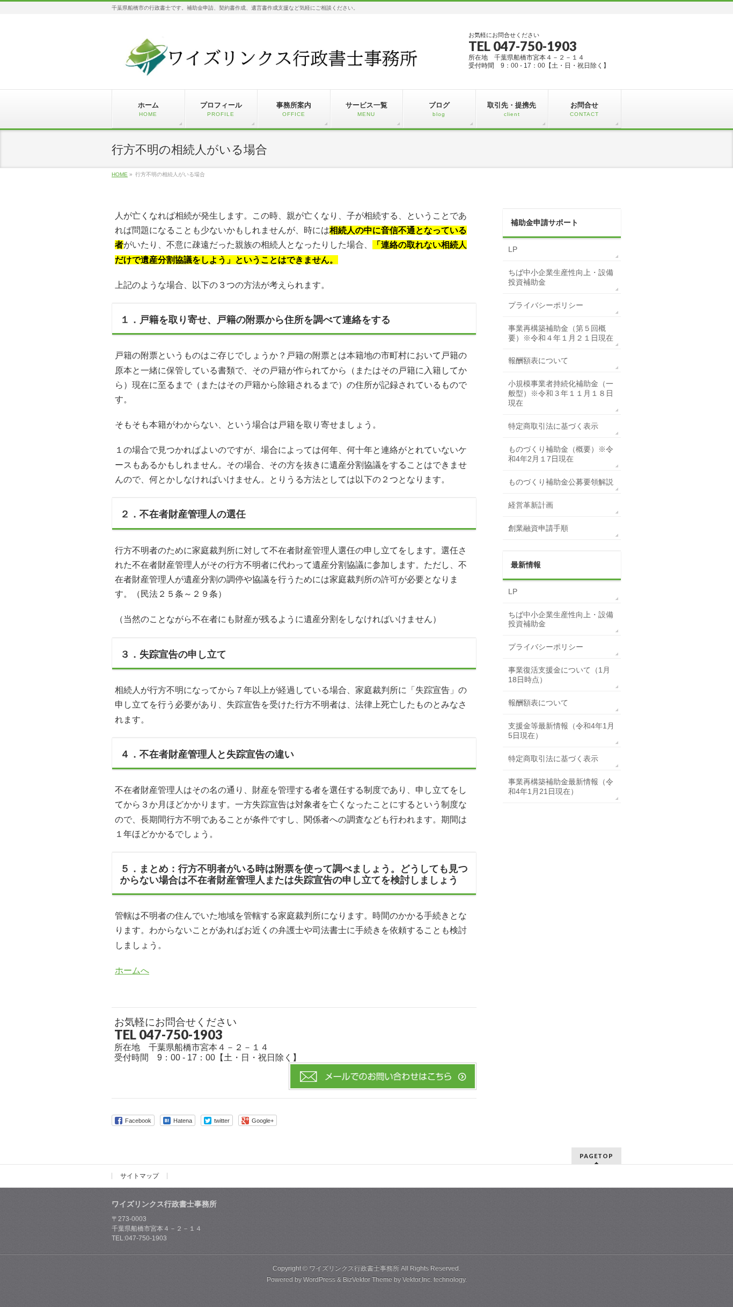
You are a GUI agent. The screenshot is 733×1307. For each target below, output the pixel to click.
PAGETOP (596, 1155)
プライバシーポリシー (545, 305)
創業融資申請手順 (538, 528)
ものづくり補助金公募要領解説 (560, 482)
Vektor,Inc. (417, 1279)
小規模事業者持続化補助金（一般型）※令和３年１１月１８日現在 (560, 393)
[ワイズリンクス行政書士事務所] (273, 71)
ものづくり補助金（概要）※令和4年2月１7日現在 (560, 454)
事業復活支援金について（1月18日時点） (559, 675)
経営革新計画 (530, 505)
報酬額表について (538, 360)
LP (512, 249)
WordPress (319, 1279)
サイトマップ (139, 1176)
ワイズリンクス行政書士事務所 (354, 1268)
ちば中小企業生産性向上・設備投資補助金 (560, 277)
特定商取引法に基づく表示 (553, 426)
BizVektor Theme (367, 1279)
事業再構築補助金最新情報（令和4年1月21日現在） (560, 786)
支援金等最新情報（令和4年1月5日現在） (561, 730)
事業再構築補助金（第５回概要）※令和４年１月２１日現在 (560, 333)
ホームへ (132, 970)
